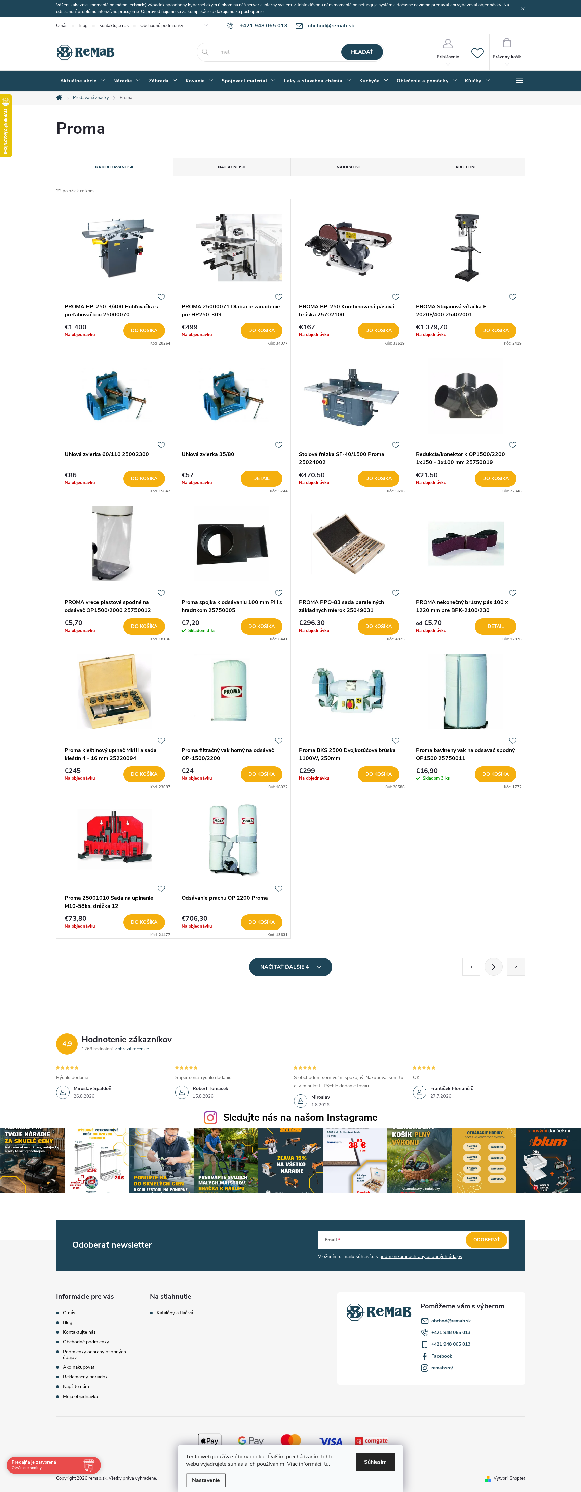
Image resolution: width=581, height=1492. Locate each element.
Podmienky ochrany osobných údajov (94, 1354)
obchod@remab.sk (451, 1321)
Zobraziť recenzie (132, 1049)
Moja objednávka (80, 1396)
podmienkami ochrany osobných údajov (420, 1256)
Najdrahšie (349, 167)
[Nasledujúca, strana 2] (494, 967)
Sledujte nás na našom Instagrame (300, 1117)
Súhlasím (375, 1462)
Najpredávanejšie (114, 167)
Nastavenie (206, 1480)
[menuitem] (82, 81)
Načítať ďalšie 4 (285, 967)
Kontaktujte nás (114, 26)
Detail (261, 478)
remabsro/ (442, 1368)
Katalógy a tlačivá (175, 1313)
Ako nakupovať (78, 1367)
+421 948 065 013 (450, 1332)
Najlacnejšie (232, 167)
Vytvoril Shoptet (509, 1478)
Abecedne (466, 167)
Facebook (441, 1356)
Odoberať (486, 1240)
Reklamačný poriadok (85, 1377)
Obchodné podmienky (161, 26)
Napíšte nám (76, 1386)
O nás (61, 26)
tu (326, 1464)
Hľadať (362, 52)
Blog (83, 26)
